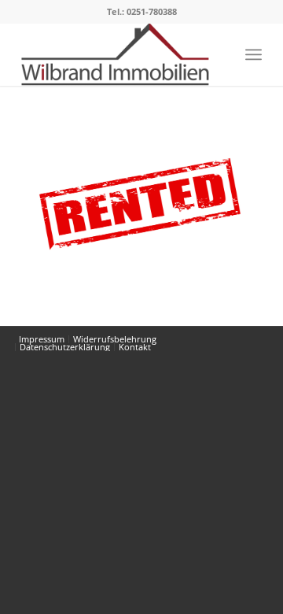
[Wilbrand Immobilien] (117, 54)
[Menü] (253, 54)
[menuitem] (253, 54)
